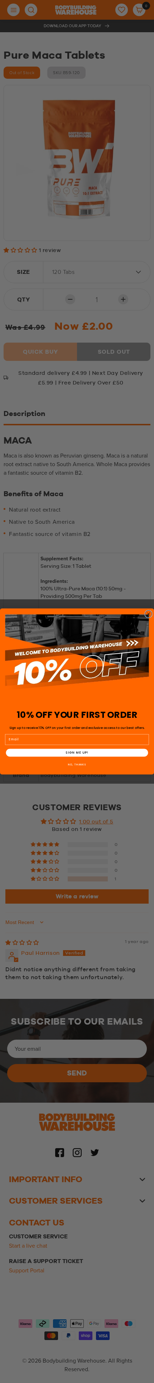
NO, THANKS (77, 764)
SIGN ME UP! (77, 752)
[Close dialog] (148, 614)
